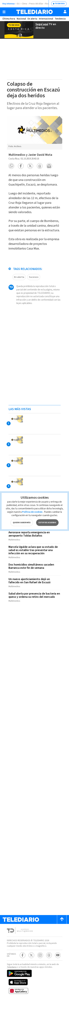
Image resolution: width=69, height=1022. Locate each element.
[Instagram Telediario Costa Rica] (40, 955)
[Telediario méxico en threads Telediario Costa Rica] (49, 955)
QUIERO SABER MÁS (21, 522)
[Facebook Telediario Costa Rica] (22, 955)
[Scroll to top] (62, 919)
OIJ (18, 3)
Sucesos (33, 277)
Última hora (8, 18)
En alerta (32, 18)
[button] (11, 166)
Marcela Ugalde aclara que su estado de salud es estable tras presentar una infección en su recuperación (33, 550)
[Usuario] (65, 11)
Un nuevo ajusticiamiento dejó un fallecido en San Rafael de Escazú (29, 580)
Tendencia (60, 18)
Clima (24, 3)
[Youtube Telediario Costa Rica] (58, 955)
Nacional (21, 18)
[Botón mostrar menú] (4, 12)
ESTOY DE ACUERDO (47, 522)
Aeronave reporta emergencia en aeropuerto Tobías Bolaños (29, 534)
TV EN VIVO (60, 3)
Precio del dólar (36, 3)
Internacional (46, 18)
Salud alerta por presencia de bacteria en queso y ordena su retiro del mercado (34, 595)
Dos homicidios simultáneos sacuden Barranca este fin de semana (31, 566)
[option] (34, 133)
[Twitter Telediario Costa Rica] (31, 955)
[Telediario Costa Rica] (34, 11)
